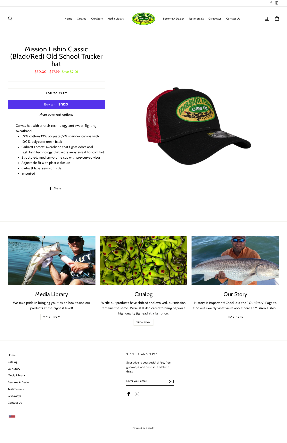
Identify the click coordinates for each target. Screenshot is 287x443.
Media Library (116, 18)
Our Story (97, 18)
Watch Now (51, 316)
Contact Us (233, 18)
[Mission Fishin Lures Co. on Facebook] (128, 393)
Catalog (81, 18)
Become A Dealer (173, 18)
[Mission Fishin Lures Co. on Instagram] (137, 393)
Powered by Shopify (144, 428)
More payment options (56, 114)
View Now (143, 322)
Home (68, 18)
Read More (235, 316)
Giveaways (215, 18)
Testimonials (196, 18)
